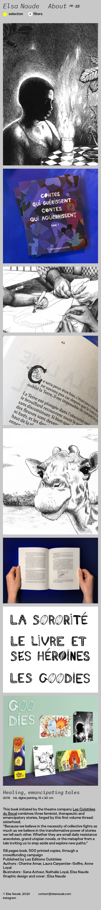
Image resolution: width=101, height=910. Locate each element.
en (77, 6)
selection (16, 14)
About (58, 6)
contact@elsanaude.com (54, 893)
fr (71, 6)
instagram (9, 898)
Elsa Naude (21, 6)
